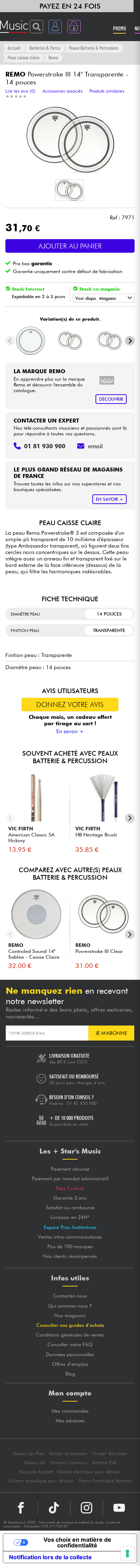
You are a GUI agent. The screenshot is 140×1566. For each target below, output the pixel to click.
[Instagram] (86, 1507)
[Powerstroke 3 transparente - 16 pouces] (31, 340)
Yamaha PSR (104, 1462)
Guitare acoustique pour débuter (41, 1480)
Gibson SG (34, 1462)
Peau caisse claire (23, 57)
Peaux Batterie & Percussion (93, 48)
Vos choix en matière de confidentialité (77, 1542)
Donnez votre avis (70, 704)
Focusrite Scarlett (36, 1471)
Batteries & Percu (44, 48)
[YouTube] (119, 1507)
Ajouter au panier (70, 246)
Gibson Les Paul (29, 1453)
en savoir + (109, 499)
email (95, 446)
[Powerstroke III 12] (70, 340)
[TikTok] (54, 1507)
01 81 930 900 (82, 1103)
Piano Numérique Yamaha (105, 1480)
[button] (69, 190)
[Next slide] (130, 341)
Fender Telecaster (110, 1453)
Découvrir (111, 399)
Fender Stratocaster (68, 1453)
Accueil (14, 48)
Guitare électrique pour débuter (89, 1471)
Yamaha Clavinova (68, 1462)
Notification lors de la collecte (50, 1557)
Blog (70, 1374)
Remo (53, 57)
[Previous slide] (10, 341)
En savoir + (70, 731)
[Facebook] (21, 1507)
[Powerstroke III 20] (109, 340)
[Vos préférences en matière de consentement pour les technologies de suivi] (127, 1553)
